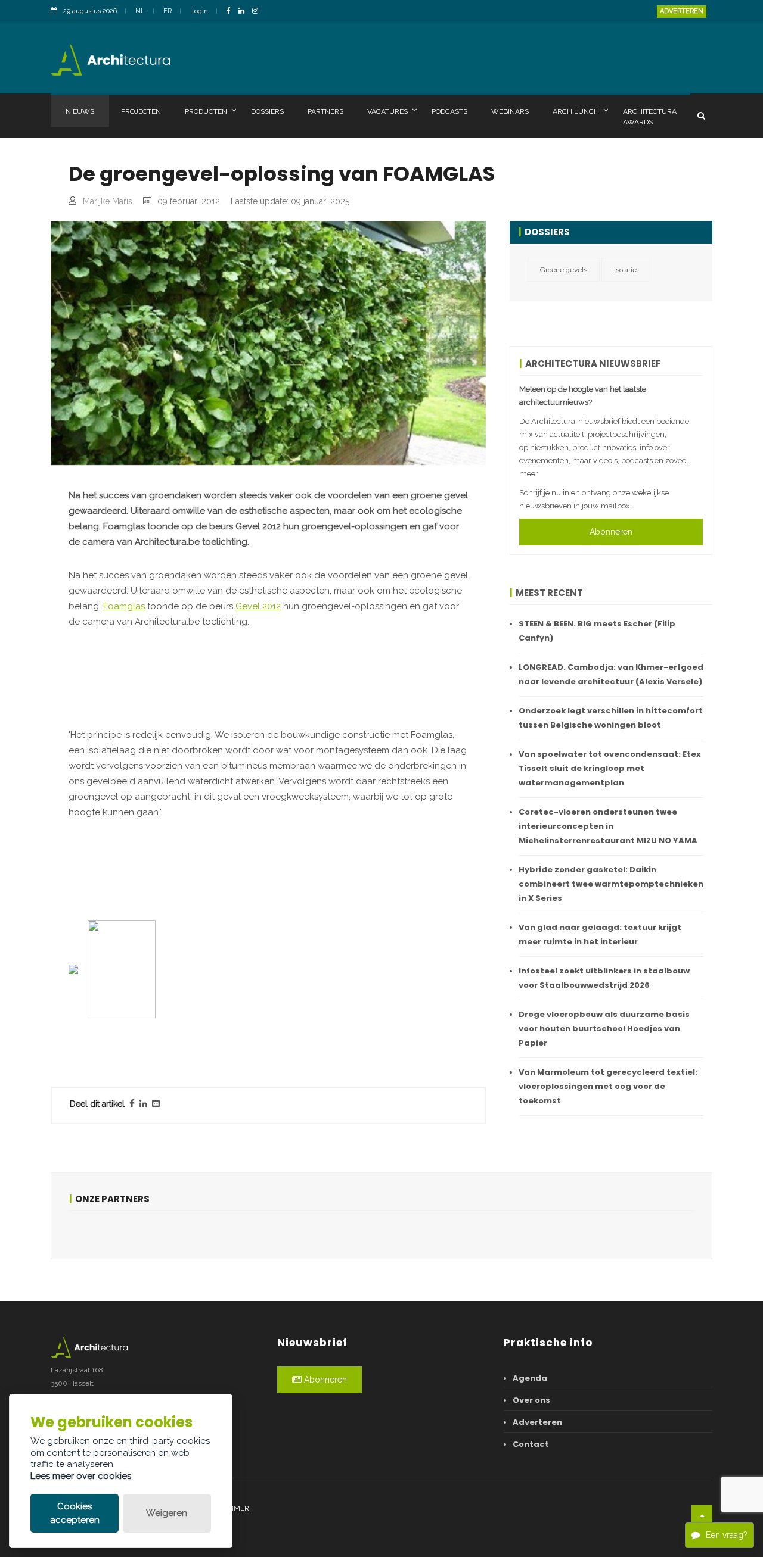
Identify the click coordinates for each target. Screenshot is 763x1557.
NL (140, 11)
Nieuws (80, 111)
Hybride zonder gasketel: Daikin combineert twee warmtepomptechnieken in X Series (611, 884)
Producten (206, 111)
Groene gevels (563, 270)
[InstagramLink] (258, 12)
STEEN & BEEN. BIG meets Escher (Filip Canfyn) (597, 631)
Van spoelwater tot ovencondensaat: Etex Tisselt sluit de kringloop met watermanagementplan (610, 768)
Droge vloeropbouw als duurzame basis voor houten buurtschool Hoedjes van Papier (604, 1029)
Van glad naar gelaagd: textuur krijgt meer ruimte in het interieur (600, 934)
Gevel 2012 (258, 606)
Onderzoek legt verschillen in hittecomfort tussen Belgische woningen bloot (611, 718)
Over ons (531, 1400)
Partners (325, 111)
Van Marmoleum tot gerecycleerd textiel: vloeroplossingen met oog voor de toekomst (608, 1086)
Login (199, 11)
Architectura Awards (650, 116)
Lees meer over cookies (80, 1476)
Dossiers (267, 111)
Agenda (530, 1378)
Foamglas (124, 606)
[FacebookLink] (232, 12)
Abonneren (611, 531)
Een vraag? (727, 1535)
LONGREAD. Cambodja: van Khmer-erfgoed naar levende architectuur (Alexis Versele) (611, 674)
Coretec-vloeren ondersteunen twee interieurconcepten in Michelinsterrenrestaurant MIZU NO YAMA (608, 826)
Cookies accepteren (75, 1513)
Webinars (510, 111)
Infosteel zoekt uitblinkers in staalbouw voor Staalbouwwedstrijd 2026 (604, 978)
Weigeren (166, 1513)
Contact (531, 1444)
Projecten (141, 111)
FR (167, 11)
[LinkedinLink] (244, 12)
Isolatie (625, 270)
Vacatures (387, 111)
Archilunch (576, 111)
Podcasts (449, 111)
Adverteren (681, 11)
